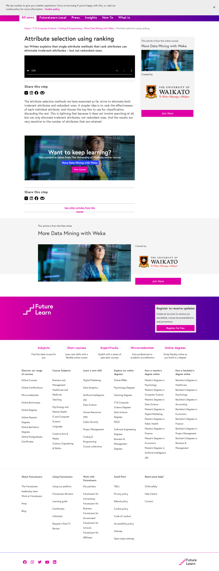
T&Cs (116, 486)
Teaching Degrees (123, 395)
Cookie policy (121, 508)
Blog (24, 510)
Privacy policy (121, 493)
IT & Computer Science (44, 28)
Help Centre (151, 493)
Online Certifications (32, 387)
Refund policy (121, 501)
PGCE (117, 421)
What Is (124, 17)
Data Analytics (90, 387)
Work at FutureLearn (32, 496)
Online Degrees (29, 409)
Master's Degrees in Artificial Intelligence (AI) (155, 452)
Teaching (57, 399)
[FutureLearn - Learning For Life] (188, 561)
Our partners (89, 486)
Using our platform (61, 486)
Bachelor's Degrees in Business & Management (186, 443)
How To (107, 17)
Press (76, 17)
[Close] (214, 7)
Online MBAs (120, 380)
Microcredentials (30, 395)
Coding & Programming (70, 28)
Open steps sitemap (124, 538)
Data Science (90, 404)
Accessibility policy (124, 523)
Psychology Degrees (124, 387)
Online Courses (29, 380)
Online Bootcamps (31, 402)
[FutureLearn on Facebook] (25, 561)
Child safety (151, 486)
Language (57, 426)
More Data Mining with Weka (99, 28)
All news (28, 17)
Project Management (93, 429)
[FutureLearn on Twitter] (39, 561)
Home (27, 28)
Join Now (167, 113)
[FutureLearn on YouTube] (47, 561)
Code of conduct (122, 516)
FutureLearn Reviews (62, 493)
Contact (149, 501)
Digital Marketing (92, 380)
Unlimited (57, 516)
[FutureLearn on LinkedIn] (54, 561)
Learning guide (59, 501)
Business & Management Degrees (120, 444)
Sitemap (118, 531)
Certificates (58, 508)
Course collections (92, 446)
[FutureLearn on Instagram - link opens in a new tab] (32, 561)
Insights (91, 17)
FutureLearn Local (52, 17)
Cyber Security (90, 421)
